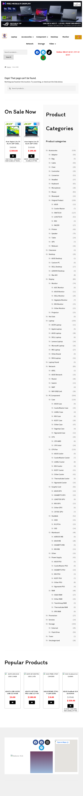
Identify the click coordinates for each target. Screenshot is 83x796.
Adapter (54, 155)
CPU (53, 437)
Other (54, 553)
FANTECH (57, 213)
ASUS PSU (57, 561)
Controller (55, 171)
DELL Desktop (57, 267)
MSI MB (57, 549)
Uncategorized (54, 640)
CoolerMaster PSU (61, 566)
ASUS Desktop (57, 258)
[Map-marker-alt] (43, 57)
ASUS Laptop (56, 333)
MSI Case (57, 416)
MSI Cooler (58, 466)
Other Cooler (59, 474)
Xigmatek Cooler (60, 483)
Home (9, 67)
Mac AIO (54, 275)
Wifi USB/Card (57, 391)
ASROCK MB (58, 537)
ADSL (53, 370)
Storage (41, 44)
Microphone (56, 188)
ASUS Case (58, 404)
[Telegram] (43, 52)
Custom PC (56, 263)
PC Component (54, 395)
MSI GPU (57, 503)
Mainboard (55, 532)
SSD (55, 528)
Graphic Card (56, 487)
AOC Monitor (59, 287)
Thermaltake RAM (61, 607)
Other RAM (58, 599)
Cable (54, 163)
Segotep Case (59, 429)
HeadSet (55, 179)
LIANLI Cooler (59, 462)
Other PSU (58, 582)
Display (51, 279)
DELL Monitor (59, 296)
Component (41, 37)
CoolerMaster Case (61, 408)
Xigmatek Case (59, 433)
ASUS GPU (58, 491)
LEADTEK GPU (59, 499)
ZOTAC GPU (58, 512)
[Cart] (78, 37)
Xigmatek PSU (59, 586)
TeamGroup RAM (60, 603)
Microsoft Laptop (58, 346)
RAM (53, 591)
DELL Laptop (56, 337)
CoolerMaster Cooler (62, 458)
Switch (54, 383)
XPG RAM (57, 611)
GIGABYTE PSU (59, 570)
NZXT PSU (58, 578)
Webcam (55, 246)
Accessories (27, 37)
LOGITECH (58, 217)
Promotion (53, 615)
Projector (55, 312)
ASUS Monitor (59, 292)
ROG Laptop (56, 358)
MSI (55, 221)
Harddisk (55, 516)
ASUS (56, 204)
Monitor (65, 37)
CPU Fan (55, 449)
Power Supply (57, 557)
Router (54, 379)
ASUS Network (57, 375)
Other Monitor (59, 308)
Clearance (52, 250)
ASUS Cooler (58, 454)
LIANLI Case (58, 412)
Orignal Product (57, 200)
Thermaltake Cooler (61, 478)
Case (53, 399)
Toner (51, 636)
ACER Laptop (56, 325)
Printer (54, 229)
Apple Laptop (57, 329)
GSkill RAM (58, 595)
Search (8, 57)
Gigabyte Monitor (60, 300)
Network (29, 44)
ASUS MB (57, 541)
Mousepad (55, 196)
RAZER (56, 225)
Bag (53, 159)
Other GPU (58, 507)
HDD (56, 520)
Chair (53, 167)
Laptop (14, 37)
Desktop (54, 37)
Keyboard (55, 184)
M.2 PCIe (57, 524)
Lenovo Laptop (57, 341)
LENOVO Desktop (58, 271)
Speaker (54, 233)
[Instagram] (47, 742)
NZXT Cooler (59, 470)
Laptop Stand (54, 362)
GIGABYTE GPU (59, 495)
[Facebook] (37, 52)
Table (54, 238)
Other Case (58, 424)
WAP (53, 387)
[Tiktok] (49, 52)
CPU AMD (57, 441)
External (55, 628)
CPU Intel (57, 445)
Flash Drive (56, 632)
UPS (53, 242)
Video (51, 44)
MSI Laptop (56, 350)
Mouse (54, 192)
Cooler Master (59, 208)
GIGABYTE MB (59, 545)
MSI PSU (57, 574)
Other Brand (56, 354)
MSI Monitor (58, 304)
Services (52, 620)
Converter (55, 175)
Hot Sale (52, 316)
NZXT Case (58, 420)
